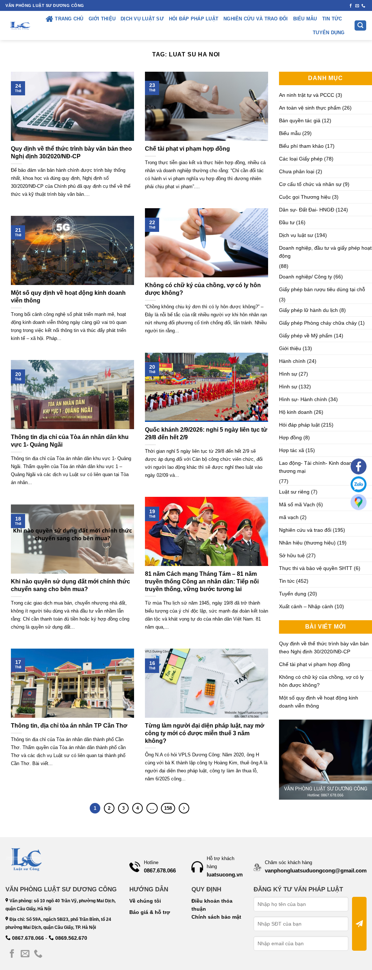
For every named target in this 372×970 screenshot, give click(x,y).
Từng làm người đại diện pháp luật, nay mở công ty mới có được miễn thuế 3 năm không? (204, 733)
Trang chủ (69, 18)
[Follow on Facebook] (351, 6)
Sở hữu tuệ (292, 555)
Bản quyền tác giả (299, 120)
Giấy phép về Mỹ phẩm (305, 335)
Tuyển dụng (329, 32)
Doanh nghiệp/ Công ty (305, 277)
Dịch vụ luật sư (142, 18)
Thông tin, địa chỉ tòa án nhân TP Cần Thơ (69, 725)
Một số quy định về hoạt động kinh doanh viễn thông (68, 297)
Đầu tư (287, 222)
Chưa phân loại (296, 171)
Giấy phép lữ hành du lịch (308, 310)
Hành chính (292, 361)
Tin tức (332, 18)
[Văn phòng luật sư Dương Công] (19, 25)
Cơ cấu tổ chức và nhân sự (310, 184)
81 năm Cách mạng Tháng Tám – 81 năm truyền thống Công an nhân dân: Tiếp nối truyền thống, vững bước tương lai (202, 581)
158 (168, 808)
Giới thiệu (102, 18)
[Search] (360, 25)
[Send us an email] (357, 6)
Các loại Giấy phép (301, 159)
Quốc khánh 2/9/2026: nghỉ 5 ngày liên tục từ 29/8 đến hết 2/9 (206, 433)
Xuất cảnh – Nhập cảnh (306, 606)
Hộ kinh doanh (295, 412)
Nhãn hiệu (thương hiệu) (307, 543)
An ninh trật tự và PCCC (306, 95)
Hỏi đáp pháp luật (193, 18)
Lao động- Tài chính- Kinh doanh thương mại (317, 467)
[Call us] (363, 6)
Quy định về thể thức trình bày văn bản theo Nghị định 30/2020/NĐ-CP (71, 152)
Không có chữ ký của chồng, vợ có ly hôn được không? (203, 289)
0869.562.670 (70, 938)
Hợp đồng (290, 437)
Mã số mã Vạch (297, 504)
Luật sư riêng (294, 492)
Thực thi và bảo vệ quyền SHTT (315, 568)
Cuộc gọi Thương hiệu (305, 197)
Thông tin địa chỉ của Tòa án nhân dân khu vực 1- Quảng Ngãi (70, 441)
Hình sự (288, 374)
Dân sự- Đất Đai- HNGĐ (306, 210)
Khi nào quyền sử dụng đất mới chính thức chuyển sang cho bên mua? (70, 585)
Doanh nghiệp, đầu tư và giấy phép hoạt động (325, 252)
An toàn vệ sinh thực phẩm (310, 108)
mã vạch (289, 517)
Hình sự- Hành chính (303, 399)
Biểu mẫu (305, 18)
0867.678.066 (27, 938)
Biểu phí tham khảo (301, 146)
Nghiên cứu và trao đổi (255, 18)
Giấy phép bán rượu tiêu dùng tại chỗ (322, 289)
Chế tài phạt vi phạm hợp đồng (187, 149)
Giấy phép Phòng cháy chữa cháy (318, 323)
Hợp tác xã (291, 450)
